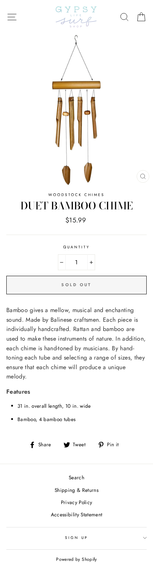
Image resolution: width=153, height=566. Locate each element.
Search (76, 477)
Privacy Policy (76, 502)
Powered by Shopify (76, 559)
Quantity (76, 247)
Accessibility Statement (76, 514)
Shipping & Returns (76, 490)
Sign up (76, 537)
